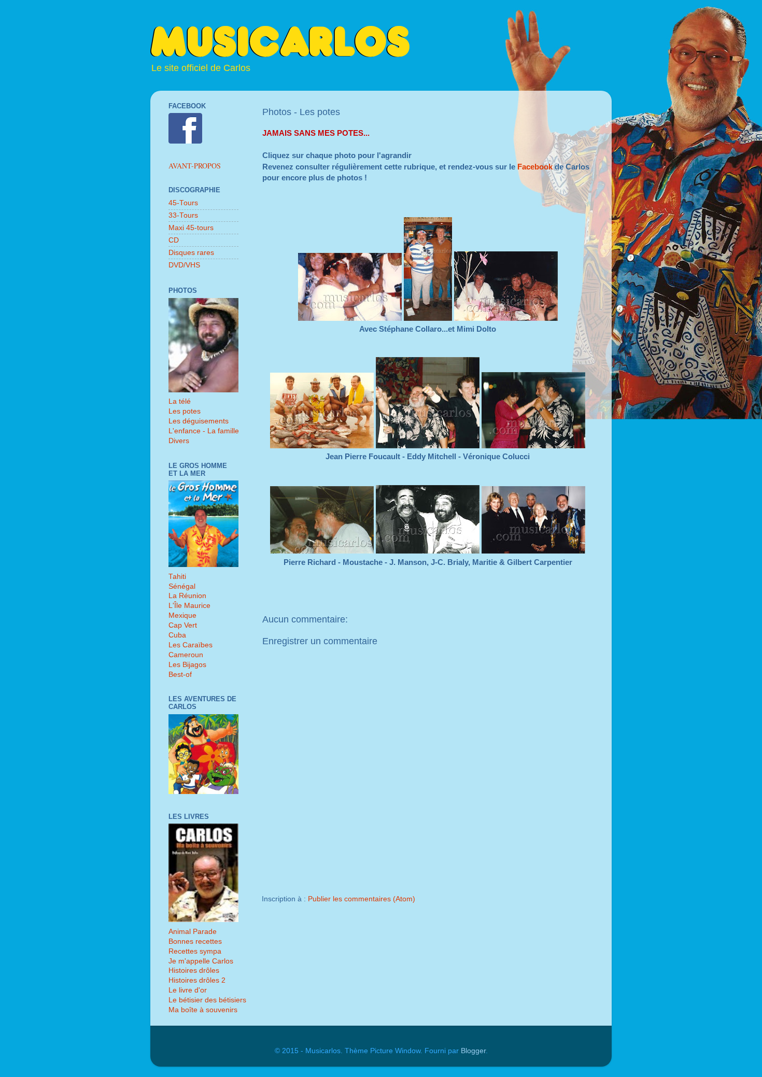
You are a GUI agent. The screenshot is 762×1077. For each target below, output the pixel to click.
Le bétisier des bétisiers (207, 1000)
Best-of (180, 674)
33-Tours (183, 215)
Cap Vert (182, 625)
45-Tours (183, 203)
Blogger (473, 1051)
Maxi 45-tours (191, 228)
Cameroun (185, 655)
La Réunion (187, 596)
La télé (179, 401)
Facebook (536, 166)
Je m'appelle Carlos (200, 961)
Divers (178, 441)
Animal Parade (192, 932)
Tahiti (177, 576)
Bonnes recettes (195, 941)
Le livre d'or (187, 990)
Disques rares (191, 253)
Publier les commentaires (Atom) (361, 899)
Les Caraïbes (190, 645)
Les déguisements (198, 421)
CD (173, 240)
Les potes (184, 411)
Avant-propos (194, 166)
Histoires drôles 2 (196, 980)
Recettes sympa (194, 951)
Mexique (182, 615)
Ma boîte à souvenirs (202, 1010)
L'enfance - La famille (203, 431)
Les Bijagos (187, 665)
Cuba (177, 635)
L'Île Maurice (189, 606)
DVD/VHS (184, 265)
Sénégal (181, 586)
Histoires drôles (193, 970)
